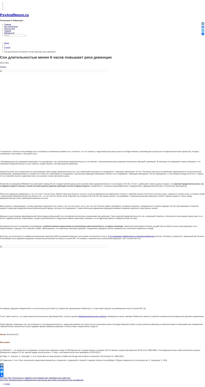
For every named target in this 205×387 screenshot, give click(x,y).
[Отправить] (102, 375)
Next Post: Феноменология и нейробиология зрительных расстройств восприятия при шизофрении (41, 380)
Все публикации (11, 27)
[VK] (102, 365)
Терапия (7, 31)
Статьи (7, 47)
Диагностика (9, 29)
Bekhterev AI (9, 33)
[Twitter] (102, 372)
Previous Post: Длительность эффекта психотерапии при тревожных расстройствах (35, 378)
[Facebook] (102, 368)
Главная (7, 24)
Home (6, 43)
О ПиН (7, 384)
